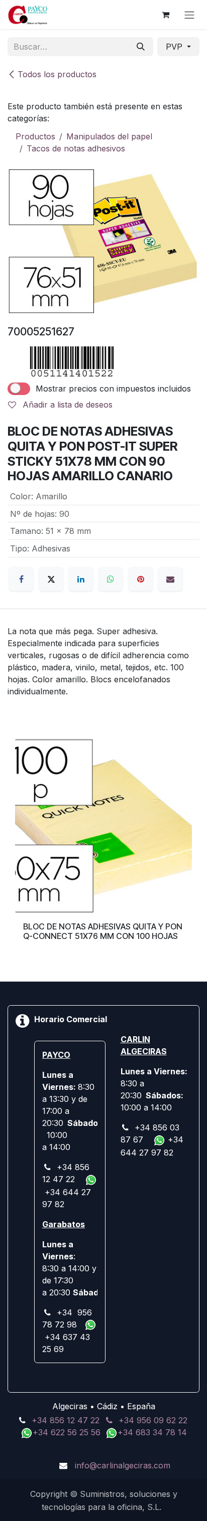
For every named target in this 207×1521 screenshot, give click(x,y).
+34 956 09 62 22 (153, 1420)
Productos (35, 136)
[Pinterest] (141, 579)
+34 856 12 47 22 (65, 1420)
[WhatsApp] (110, 579)
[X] (51, 579)
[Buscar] (140, 46)
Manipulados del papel (109, 136)
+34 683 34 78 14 (152, 1432)
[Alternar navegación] (189, 14)
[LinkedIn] (81, 579)
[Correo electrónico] (170, 579)
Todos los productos (57, 74)
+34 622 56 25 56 (68, 1432)
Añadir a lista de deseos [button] (66, 405)
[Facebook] (21, 579)
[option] (103, 847)
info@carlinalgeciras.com (122, 1465)
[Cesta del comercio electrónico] (165, 15)
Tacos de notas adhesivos (76, 148)
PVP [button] (175, 47)
